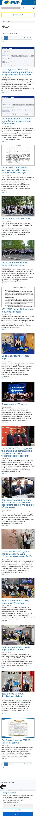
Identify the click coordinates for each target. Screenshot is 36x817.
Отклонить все (18, 806)
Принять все (18, 814)
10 (3, 41)
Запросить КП (18, 15)
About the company (5, 790)
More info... (4, 92)
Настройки (18, 810)
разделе (15, 802)
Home (4, 22)
